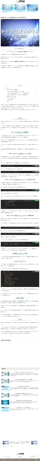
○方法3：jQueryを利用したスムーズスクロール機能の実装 (17, 94)
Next (39, 9)
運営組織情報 (33, 456)
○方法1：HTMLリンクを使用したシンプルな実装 (15, 91)
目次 (18, 85)
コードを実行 (37, 165)
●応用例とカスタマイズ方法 (11, 96)
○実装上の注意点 (10, 99)
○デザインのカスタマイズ (11, 98)
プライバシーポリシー (13, 109)
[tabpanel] (7, 9)
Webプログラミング (7, 340)
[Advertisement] (20, 76)
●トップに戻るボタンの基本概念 (12, 89)
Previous (0, 9)
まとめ (7, 101)
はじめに (7, 88)
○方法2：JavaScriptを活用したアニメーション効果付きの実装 (18, 93)
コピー (33, 165)
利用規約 (20, 456)
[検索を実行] (37, 329)
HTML (2, 340)
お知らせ (20, 457)
